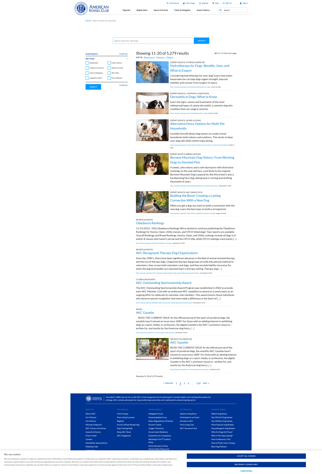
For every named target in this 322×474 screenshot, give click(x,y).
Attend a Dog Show (188, 413)
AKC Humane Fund (188, 428)
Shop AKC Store (124, 432)
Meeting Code (92, 446)
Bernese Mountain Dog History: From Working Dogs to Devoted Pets (202, 159)
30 (222, 53)
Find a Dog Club (187, 424)
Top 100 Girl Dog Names (221, 417)
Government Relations (158, 432)
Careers (89, 439)
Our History (91, 421)
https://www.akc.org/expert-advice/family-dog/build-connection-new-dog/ (192, 213)
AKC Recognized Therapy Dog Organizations (167, 253)
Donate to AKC (186, 421)
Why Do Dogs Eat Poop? (221, 432)
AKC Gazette (145, 312)
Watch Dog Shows (219, 413)
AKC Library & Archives (96, 428)
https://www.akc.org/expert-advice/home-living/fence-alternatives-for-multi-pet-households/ (198, 145)
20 (219, 53)
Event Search (174, 3)
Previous (169, 383)
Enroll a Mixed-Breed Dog (128, 424)
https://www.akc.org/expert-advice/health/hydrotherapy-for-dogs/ (190, 87)
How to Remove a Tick (220, 439)
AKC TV (229, 3)
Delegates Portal (155, 413)
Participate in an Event (189, 417)
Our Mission (91, 417)
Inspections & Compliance (159, 435)
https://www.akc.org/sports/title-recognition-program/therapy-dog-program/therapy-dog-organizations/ (167, 273)
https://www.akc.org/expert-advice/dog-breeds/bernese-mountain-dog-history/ (194, 185)
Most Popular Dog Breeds (222, 424)
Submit (93, 87)
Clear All (123, 54)
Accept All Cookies (246, 456)
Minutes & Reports (94, 424)
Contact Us (90, 450)
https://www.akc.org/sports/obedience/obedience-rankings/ (154, 243)
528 (198, 383)
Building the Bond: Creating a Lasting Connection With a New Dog (195, 198)
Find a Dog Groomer (126, 417)
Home (88, 20)
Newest (160, 57)
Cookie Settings (246, 471)
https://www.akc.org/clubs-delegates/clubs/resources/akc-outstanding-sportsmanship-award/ (164, 302)
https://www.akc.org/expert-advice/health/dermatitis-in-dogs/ (189, 113)
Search (202, 40)
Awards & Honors (93, 432)
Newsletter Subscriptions (96, 443)
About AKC (91, 413)
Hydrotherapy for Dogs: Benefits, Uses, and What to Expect (199, 68)
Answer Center (155, 424)
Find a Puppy (190, 3)
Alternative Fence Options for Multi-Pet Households (197, 126)
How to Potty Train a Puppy (223, 443)
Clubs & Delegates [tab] (182, 10)
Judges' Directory (156, 428)
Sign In (245, 3)
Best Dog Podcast (219, 446)
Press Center (91, 435)
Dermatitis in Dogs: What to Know (193, 97)
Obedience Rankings (150, 223)
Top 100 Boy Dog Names (221, 421)
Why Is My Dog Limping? (222, 435)
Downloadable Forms (157, 417)
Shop (217, 3)
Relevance (149, 57)
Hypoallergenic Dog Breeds (223, 428)
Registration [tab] (142, 10)
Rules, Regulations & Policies (160, 421)
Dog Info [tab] (126, 10)
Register (205, 3)
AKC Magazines (124, 435)
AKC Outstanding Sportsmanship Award (163, 283)
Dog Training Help (125, 428)
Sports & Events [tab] (161, 10)
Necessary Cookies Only (246, 464)
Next (205, 383)
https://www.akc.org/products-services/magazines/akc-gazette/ (155, 332)
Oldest (169, 57)
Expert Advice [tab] (203, 10)
